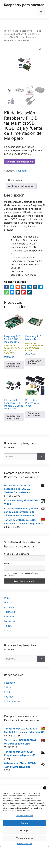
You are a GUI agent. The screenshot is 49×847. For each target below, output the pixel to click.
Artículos (9, 607)
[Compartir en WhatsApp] (6, 292)
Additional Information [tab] (21, 186)
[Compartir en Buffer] (18, 292)
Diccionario (10, 621)
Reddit (7, 692)
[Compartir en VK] (23, 287)
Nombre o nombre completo (16, 554)
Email (6, 563)
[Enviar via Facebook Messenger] (12, 292)
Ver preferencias (24, 838)
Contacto (9, 630)
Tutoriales (9, 611)
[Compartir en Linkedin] (29, 287)
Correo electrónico (14, 701)
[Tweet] (12, 287)
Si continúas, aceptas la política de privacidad (21, 574)
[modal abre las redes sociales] (29, 292)
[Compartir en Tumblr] (35, 287)
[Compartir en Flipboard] (23, 292)
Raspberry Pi (26, 31)
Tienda (14, 31)
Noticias (8, 602)
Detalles (8, 357)
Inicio (6, 31)
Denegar (24, 830)
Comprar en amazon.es (19, 161)
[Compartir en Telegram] (40, 287)
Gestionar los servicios (24, 816)
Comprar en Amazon (34, 362)
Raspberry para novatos (24, 5)
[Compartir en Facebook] (6, 287)
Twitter (8, 687)
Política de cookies (24, 844)
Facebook (9, 682)
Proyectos (9, 616)
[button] (45, 788)
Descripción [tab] (15, 180)
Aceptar (25, 823)
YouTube (9, 696)
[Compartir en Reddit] (18, 287)
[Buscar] (41, 456)
